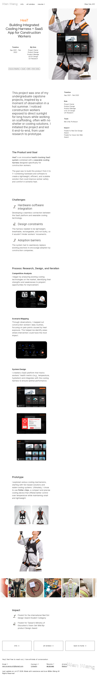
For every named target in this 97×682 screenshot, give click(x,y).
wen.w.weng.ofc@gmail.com (12, 666)
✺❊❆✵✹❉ (50, 666)
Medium (65, 666)
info (22, 4)
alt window (31, 4)
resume (40, 4)
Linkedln (34, 666)
